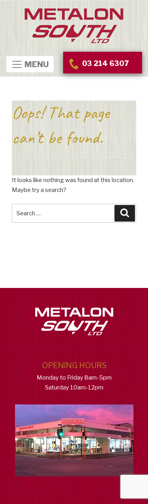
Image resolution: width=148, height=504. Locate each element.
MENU (36, 65)
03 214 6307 (105, 63)
